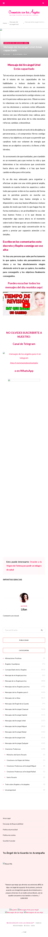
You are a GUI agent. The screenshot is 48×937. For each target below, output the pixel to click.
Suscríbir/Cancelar (9, 841)
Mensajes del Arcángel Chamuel (16, 709)
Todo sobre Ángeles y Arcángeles (17, 784)
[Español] (13, 910)
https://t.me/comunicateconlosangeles (24, 363)
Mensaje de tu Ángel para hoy (16, 681)
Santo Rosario (12, 777)
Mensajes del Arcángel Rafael (15, 732)
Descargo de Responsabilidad (13, 824)
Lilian (8, 54)
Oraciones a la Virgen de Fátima (18, 760)
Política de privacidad (10, 830)
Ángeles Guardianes (12, 664)
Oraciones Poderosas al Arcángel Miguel (21, 766)
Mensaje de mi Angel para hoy (16, 675)
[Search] (43, 3)
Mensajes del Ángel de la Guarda (17, 704)
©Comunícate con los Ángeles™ (20, 923)
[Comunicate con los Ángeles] (24, 13)
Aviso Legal (6, 818)
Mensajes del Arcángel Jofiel (15, 721)
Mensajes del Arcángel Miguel (16, 726)
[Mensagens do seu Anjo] (33, 912)
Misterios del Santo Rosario (17, 755)
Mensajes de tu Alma (12, 698)
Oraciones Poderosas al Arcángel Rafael (21, 772)
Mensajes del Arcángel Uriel (16, 43)
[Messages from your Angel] (28, 910)
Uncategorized (10, 790)
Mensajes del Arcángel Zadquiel (16, 743)
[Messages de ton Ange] (14, 912)
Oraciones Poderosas (13, 749)
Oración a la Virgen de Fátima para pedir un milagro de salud (24, 566)
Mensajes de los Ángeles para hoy (17, 687)
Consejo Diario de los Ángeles (16, 670)
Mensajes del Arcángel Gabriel (16, 715)
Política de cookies (9, 835)
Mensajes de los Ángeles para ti (16, 692)
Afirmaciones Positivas (13, 658)
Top (24, 932)
